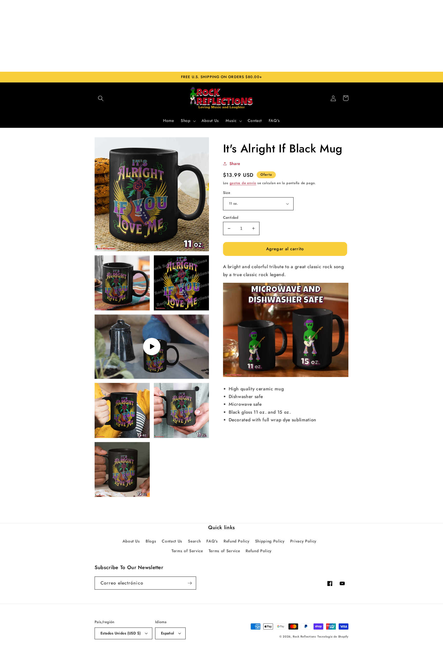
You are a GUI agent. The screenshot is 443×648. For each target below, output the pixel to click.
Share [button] (234, 163)
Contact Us (172, 541)
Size (226, 192)
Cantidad (230, 217)
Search (194, 541)
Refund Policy (236, 541)
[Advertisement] (221, 36)
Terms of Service (187, 551)
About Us (131, 541)
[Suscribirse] (190, 583)
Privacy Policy (303, 541)
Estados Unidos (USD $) (120, 633)
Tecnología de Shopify (332, 636)
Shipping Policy (270, 541)
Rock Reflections (304, 636)
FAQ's (212, 541)
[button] (101, 98)
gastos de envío (243, 183)
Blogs (151, 541)
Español (167, 633)
